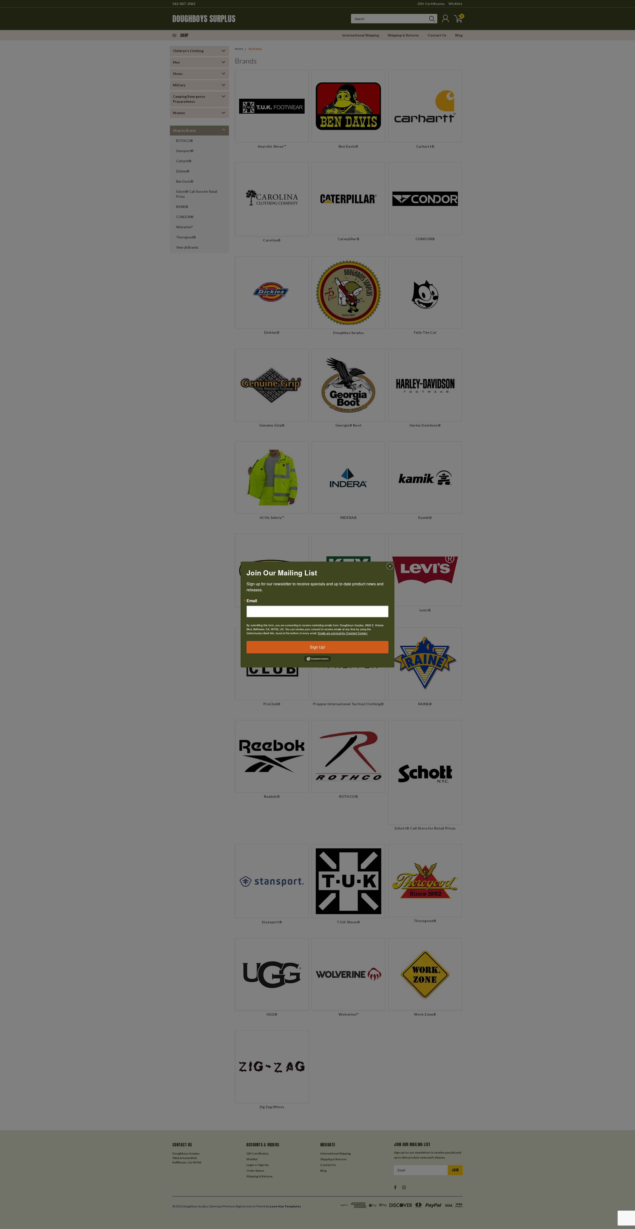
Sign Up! (317, 647)
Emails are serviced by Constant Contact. (343, 633)
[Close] (390, 566)
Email (252, 601)
